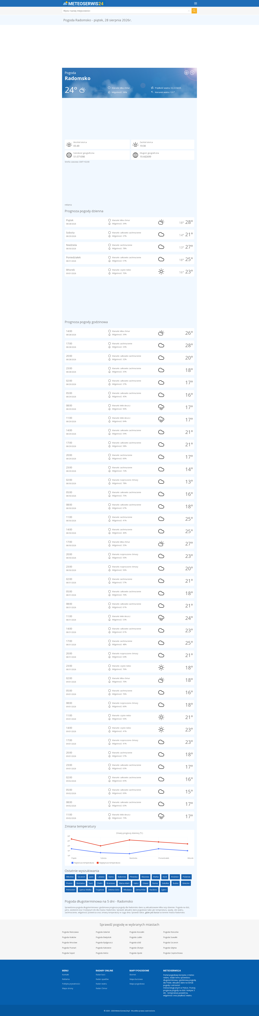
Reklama (66, 979)
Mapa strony (67, 988)
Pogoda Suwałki (170, 937)
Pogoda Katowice (103, 947)
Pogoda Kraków (69, 937)
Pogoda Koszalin (137, 932)
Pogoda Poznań (69, 947)
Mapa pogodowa (137, 984)
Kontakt (65, 975)
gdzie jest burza (152, 912)
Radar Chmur (101, 988)
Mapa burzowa (136, 979)
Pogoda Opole (136, 953)
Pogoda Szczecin (170, 942)
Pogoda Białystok (103, 937)
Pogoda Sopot (68, 953)
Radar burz (100, 975)
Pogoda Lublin (136, 937)
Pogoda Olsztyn (136, 947)
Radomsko (78, 78)
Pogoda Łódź (135, 942)
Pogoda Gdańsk (103, 932)
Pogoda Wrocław (69, 942)
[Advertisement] (129, 46)
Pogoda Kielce (102, 953)
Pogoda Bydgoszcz (104, 942)
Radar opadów (102, 979)
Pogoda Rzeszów (170, 932)
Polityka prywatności (71, 984)
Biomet (133, 975)
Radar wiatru (101, 984)
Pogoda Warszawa (70, 932)
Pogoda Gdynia (170, 947)
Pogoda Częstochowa (173, 953)
